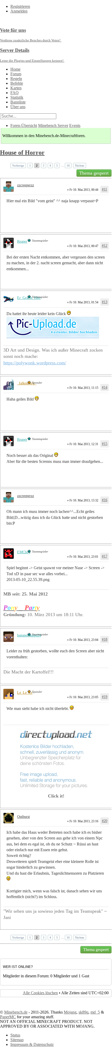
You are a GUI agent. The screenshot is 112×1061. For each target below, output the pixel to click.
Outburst (23, 817)
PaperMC (8, 1017)
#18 (104, 639)
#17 (104, 556)
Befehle (16, 83)
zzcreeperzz (25, 185)
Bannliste (18, 102)
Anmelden (18, 11)
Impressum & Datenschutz (32, 1044)
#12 (104, 246)
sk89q (83, 1012)
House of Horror (22, 152)
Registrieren (20, 6)
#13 (104, 302)
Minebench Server (53, 125)
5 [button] (57, 165)
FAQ (14, 92)
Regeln (16, 78)
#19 (104, 697)
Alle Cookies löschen (40, 993)
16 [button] (68, 165)
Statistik (16, 97)
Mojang (70, 1012)
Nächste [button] (79, 165)
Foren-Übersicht (23, 125)
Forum (15, 74)
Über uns (17, 107)
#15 (104, 444)
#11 (104, 189)
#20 (104, 821)
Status (15, 1035)
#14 (104, 387)
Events (74, 125)
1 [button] (30, 165)
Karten (16, 88)
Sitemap (17, 1040)
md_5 (95, 1012)
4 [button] (50, 165)
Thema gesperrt (94, 173)
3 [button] (43, 165)
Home (15, 69)
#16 (104, 500)
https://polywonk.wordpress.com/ (34, 362)
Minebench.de (15, 1012)
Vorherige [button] (18, 165)
